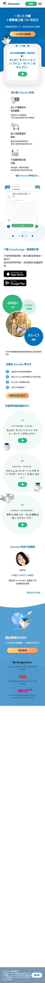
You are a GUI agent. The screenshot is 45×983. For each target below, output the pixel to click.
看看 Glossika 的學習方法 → (27, 175)
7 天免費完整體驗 (22, 34)
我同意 (37, 975)
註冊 (31, 4)
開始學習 (22, 650)
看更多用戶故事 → (34, 592)
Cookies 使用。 (8, 979)
